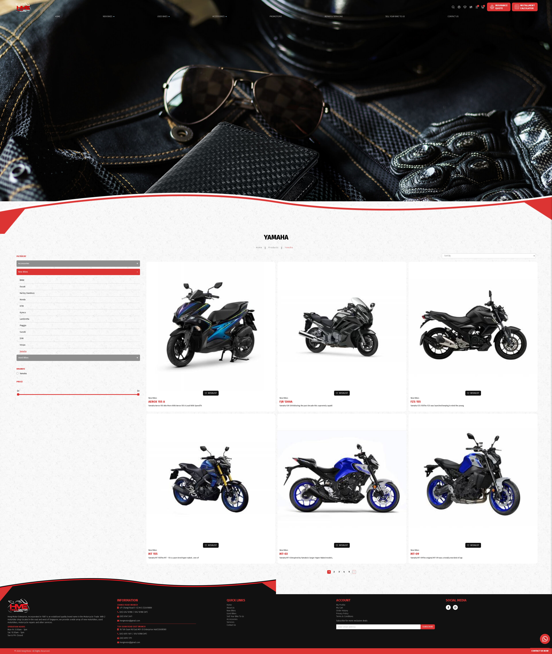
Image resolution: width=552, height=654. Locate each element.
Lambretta (24, 319)
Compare (212, 334)
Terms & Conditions (344, 616)
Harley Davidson (27, 293)
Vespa (22, 345)
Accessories (23, 263)
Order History (342, 610)
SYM (21, 338)
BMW (22, 280)
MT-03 (283, 553)
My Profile (340, 605)
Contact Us (231, 625)
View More (212, 328)
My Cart (339, 608)
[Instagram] (455, 607)
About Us (230, 608)
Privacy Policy (342, 613)
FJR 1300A (285, 401)
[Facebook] (448, 607)
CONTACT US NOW (539, 651)
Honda (22, 299)
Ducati (22, 286)
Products (274, 247)
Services (230, 622)
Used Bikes (23, 357)
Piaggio (23, 325)
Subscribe (427, 627)
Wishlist (212, 393)
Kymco (23, 312)
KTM (22, 306)
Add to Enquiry (212, 323)
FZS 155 (416, 401)
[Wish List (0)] (465, 7)
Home (259, 247)
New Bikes (23, 272)
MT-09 (415, 553)
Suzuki (23, 332)
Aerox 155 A (156, 401)
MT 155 (153, 553)
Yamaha (289, 247)
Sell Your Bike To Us (235, 616)
